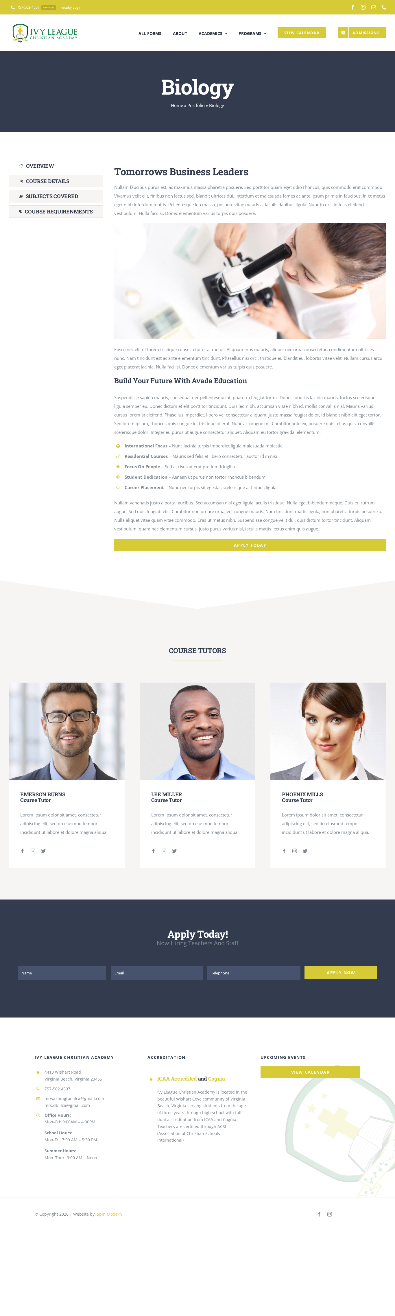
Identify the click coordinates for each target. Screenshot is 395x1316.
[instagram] (363, 7)
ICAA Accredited (177, 1078)
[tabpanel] (250, 355)
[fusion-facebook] (22, 851)
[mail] (373, 7)
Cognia (216, 1078)
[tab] (56, 166)
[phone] (384, 7)
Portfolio (196, 105)
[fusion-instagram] (33, 851)
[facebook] (352, 7)
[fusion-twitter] (43, 851)
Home (177, 105)
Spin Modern (109, 1214)
